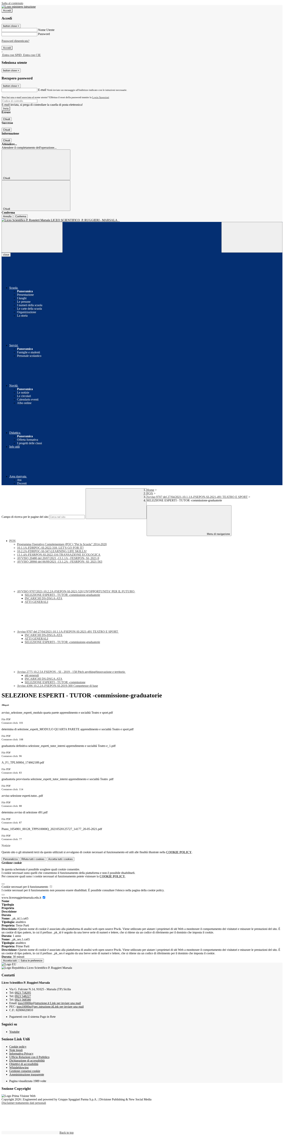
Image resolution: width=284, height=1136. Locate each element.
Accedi (7, 10)
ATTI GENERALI (36, 601)
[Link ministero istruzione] (19, 6)
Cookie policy (17, 1046)
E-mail (42, 89)
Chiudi (6, 119)
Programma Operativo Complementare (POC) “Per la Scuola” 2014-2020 (62, 544)
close (6, 254)
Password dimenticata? (15, 41)
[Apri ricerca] (251, 237)
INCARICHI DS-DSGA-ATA (43, 598)
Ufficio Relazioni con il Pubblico (29, 1057)
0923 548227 (23, 996)
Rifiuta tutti (32, 859)
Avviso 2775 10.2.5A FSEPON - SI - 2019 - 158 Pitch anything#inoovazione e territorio (71, 671)
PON (150, 493)
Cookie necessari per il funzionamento (25, 886)
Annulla (7, 216)
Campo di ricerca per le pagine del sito (25, 516)
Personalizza (10, 859)
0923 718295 (23, 992)
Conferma (20, 216)
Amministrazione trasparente (26, 1074)
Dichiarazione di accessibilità (27, 1060)
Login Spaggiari (100, 97)
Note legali (16, 1050)
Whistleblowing (19, 1067)
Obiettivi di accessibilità (23, 1064)
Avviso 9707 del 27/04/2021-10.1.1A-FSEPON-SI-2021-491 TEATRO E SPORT (197, 497)
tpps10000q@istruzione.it (49, 1003)
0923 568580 (23, 999)
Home (150, 490)
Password (44, 34)
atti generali (32, 675)
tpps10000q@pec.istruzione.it (50, 1006)
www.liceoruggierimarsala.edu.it (22, 897)
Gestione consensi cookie (24, 1071)
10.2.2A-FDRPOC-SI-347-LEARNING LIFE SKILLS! (52, 551)
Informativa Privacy (21, 1053)
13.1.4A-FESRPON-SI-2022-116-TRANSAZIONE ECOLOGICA (58, 554)
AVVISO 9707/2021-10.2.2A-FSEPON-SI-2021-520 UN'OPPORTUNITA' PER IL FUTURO (76, 591)
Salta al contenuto (12, 3)
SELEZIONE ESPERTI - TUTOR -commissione (55, 682)
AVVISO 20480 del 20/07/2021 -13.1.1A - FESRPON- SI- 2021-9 (58, 558)
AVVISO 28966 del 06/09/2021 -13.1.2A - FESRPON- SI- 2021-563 (59, 561)
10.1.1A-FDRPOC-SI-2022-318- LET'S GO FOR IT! (50, 547)
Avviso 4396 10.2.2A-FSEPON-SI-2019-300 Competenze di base (57, 685)
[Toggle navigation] (32, 237)
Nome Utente (46, 30)
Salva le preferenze (31, 960)
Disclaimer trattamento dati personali (24, 1102)
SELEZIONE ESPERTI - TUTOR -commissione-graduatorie (62, 595)
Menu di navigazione (218, 534)
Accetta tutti (60, 859)
